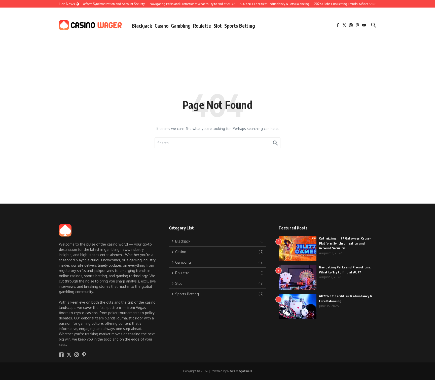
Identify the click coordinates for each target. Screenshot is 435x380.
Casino (161, 26)
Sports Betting (239, 26)
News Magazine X (239, 371)
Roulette (202, 26)
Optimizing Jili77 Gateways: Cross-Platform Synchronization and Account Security (345, 243)
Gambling (181, 26)
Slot (217, 26)
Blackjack (142, 26)
